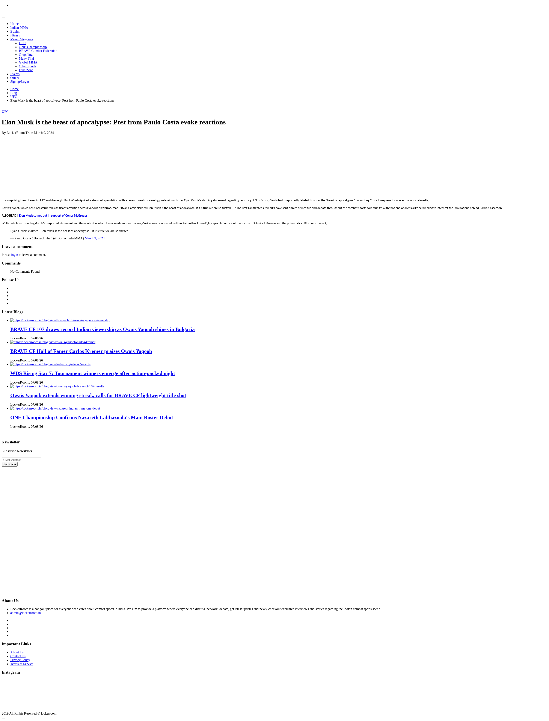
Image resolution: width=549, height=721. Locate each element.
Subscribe (9, 464)
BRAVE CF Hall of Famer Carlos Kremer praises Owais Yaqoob (81, 351)
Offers (14, 78)
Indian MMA (19, 27)
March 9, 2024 (95, 238)
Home (14, 24)
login (14, 255)
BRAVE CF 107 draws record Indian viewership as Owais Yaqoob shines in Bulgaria (102, 329)
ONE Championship (33, 47)
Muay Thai (26, 58)
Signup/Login (19, 81)
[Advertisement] (130, 165)
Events (15, 74)
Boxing (15, 31)
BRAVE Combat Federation (38, 51)
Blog (13, 93)
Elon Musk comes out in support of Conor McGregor (53, 216)
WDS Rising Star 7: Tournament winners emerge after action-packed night (92, 373)
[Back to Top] (3, 718)
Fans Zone (26, 70)
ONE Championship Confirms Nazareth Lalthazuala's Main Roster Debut (91, 417)
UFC (22, 43)
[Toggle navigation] (3, 17)
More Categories (21, 39)
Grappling (26, 54)
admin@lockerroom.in (25, 613)
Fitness (15, 35)
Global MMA (28, 62)
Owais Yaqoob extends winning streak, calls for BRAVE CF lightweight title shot (98, 395)
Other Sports (27, 66)
